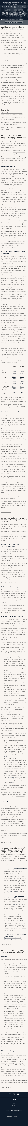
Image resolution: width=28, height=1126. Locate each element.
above (22, 605)
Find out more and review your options (12, 19)
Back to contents (6, 512)
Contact (14, 1106)
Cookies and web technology (16, 1110)
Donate (14, 1099)
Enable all (7, 22)
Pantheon (18, 208)
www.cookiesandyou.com (11, 891)
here (25, 220)
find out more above (7, 1046)
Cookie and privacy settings (14, 1112)
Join (14, 1103)
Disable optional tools (17, 22)
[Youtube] (18, 1094)
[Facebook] (10, 1094)
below (3, 480)
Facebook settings (16, 914)
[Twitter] (14, 1094)
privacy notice (21, 82)
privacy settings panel (16, 67)
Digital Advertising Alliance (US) (13, 938)
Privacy (7, 1110)
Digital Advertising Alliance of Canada (14, 939)
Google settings (15, 904)
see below (9, 233)
